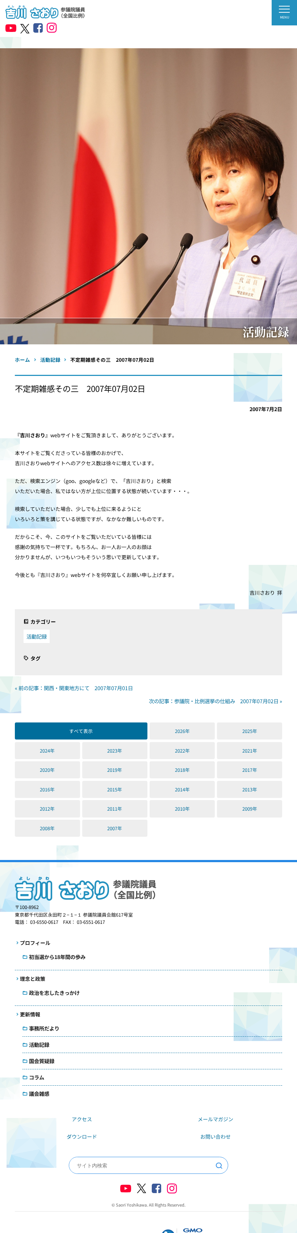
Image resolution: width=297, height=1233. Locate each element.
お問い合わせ (215, 1136)
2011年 (114, 808)
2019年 (114, 769)
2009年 (249, 808)
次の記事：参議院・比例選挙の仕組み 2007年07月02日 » (215, 701)
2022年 (182, 750)
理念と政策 (32, 978)
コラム (36, 1077)
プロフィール (35, 942)
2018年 (182, 769)
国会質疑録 (41, 1061)
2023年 (114, 750)
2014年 (182, 789)
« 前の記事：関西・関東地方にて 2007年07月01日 (74, 688)
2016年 (47, 789)
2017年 (249, 769)
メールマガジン (215, 1119)
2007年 (114, 828)
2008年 (47, 828)
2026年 (182, 731)
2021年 (249, 750)
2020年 (47, 769)
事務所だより (44, 1028)
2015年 (114, 789)
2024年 (47, 750)
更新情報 (30, 1014)
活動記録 (36, 636)
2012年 (47, 808)
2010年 (182, 808)
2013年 (249, 789)
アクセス (82, 1119)
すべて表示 (81, 731)
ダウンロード (82, 1136)
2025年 (249, 731)
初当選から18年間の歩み (57, 956)
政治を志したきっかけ (54, 992)
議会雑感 (39, 1093)
